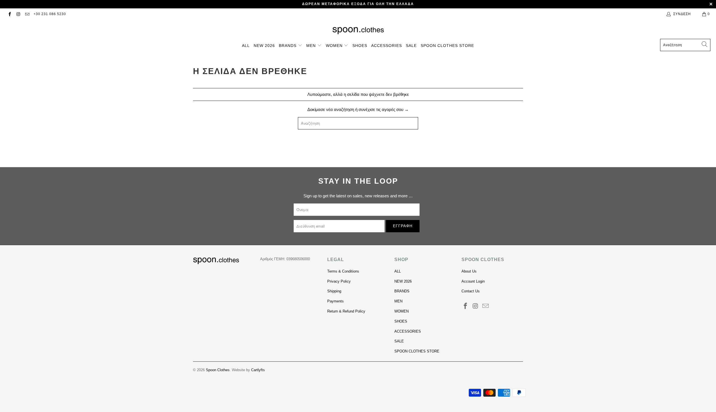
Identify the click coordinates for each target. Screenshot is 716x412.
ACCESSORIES (386, 45)
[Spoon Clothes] (358, 30)
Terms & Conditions (343, 271)
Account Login (473, 281)
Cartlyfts (258, 370)
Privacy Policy (339, 281)
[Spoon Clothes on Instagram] (18, 14)
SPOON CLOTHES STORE (447, 45)
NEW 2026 (264, 45)
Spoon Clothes (218, 370)
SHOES (359, 45)
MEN (311, 45)
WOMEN (335, 45)
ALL (246, 45)
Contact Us (470, 291)
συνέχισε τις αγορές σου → (384, 109)
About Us (469, 271)
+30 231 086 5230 (50, 14)
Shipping (334, 291)
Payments (335, 301)
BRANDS (288, 45)
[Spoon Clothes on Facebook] (9, 14)
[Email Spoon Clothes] (27, 14)
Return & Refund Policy (346, 311)
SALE (411, 45)
